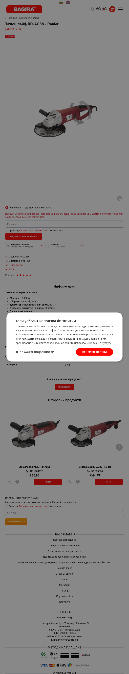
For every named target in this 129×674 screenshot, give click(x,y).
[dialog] (64, 337)
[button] (35, 352)
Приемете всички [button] (94, 351)
